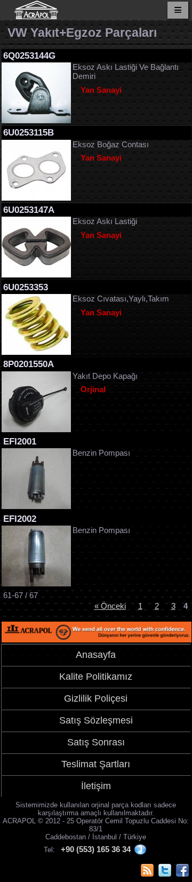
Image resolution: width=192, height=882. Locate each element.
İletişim (96, 786)
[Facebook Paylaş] (182, 870)
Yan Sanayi (101, 89)
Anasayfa (96, 654)
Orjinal (93, 389)
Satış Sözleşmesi (96, 720)
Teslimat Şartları (95, 764)
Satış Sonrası (96, 742)
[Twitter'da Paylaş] (164, 870)
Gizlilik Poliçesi (95, 698)
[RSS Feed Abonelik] (147, 870)
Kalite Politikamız (95, 676)
